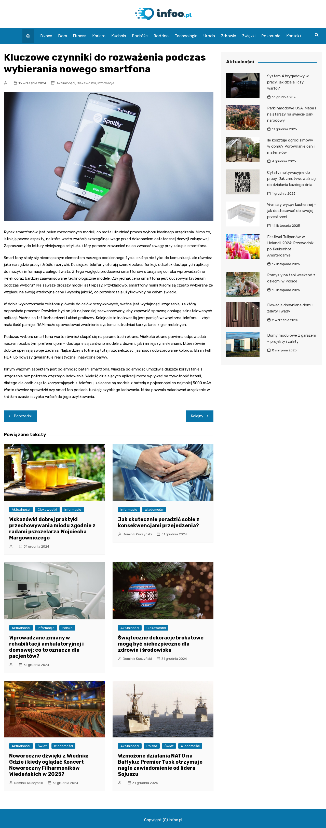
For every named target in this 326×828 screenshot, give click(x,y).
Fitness (79, 35)
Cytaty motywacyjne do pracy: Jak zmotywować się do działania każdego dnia (291, 178)
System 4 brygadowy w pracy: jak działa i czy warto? (288, 82)
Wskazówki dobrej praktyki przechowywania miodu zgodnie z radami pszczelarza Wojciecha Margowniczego (52, 528)
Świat (42, 746)
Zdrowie (228, 35)
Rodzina (161, 35)
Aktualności (66, 83)
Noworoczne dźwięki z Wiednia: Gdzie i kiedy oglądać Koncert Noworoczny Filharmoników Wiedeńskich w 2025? (48, 765)
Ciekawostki (86, 83)
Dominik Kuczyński (137, 534)
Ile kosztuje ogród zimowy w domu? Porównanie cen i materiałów (291, 146)
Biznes (46, 35)
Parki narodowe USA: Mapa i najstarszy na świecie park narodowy (291, 114)
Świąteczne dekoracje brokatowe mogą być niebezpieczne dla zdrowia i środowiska (160, 644)
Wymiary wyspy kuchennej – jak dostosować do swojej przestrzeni (291, 210)
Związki (248, 35)
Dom (62, 35)
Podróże (140, 35)
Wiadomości (154, 509)
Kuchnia (119, 35)
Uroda (209, 35)
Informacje (106, 83)
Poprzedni (23, 416)
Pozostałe (271, 35)
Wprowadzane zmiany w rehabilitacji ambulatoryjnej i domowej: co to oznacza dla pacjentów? (46, 647)
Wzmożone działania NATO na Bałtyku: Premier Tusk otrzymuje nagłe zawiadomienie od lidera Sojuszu (160, 765)
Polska (67, 628)
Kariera (98, 35)
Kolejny (197, 416)
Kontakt (294, 35)
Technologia (186, 35)
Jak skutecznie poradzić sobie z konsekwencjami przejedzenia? (158, 522)
